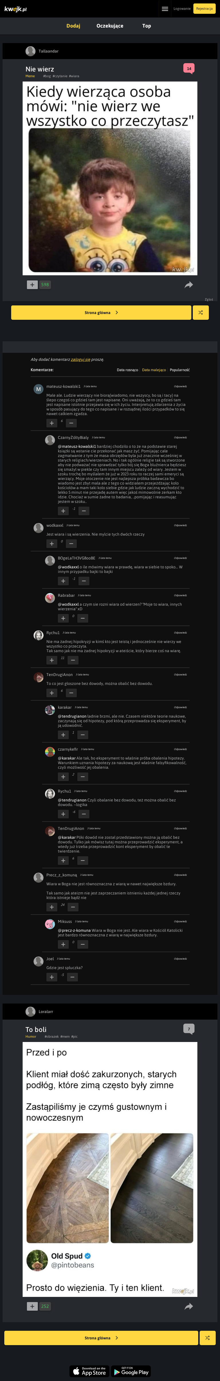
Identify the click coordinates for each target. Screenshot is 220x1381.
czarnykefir (68, 749)
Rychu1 (53, 632)
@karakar (67, 758)
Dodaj (73, 26)
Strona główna (98, 312)
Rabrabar (66, 595)
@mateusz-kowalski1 (77, 446)
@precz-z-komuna (74, 930)
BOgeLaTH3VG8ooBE (76, 558)
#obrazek (52, 1037)
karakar (65, 707)
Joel (50, 958)
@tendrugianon (72, 716)
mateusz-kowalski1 (63, 386)
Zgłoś (209, 299)
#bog (47, 76)
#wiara (74, 76)
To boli (35, 1029)
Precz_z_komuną (61, 875)
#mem (65, 1037)
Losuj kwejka (201, 312)
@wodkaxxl (68, 567)
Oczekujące (110, 26)
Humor (30, 1037)
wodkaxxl (54, 525)
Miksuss (65, 921)
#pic (74, 1037)
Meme (30, 76)
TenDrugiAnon (59, 674)
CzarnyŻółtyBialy (73, 437)
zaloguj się (80, 359)
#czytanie (60, 76)
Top (146, 26)
